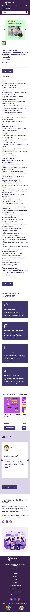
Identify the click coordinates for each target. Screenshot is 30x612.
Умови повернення (15, 585)
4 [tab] (16, 480)
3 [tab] (14, 480)
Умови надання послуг (15, 588)
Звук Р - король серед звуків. (12, 415)
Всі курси (15, 576)
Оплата (15, 582)
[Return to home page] (12, 3)
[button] (26, 12)
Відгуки (15, 579)
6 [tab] (20, 480)
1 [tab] (10, 480)
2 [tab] (12, 480)
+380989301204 (15, 568)
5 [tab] (18, 480)
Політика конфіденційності (15, 592)
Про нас (15, 573)
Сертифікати (15, 595)
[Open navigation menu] (26, 5)
